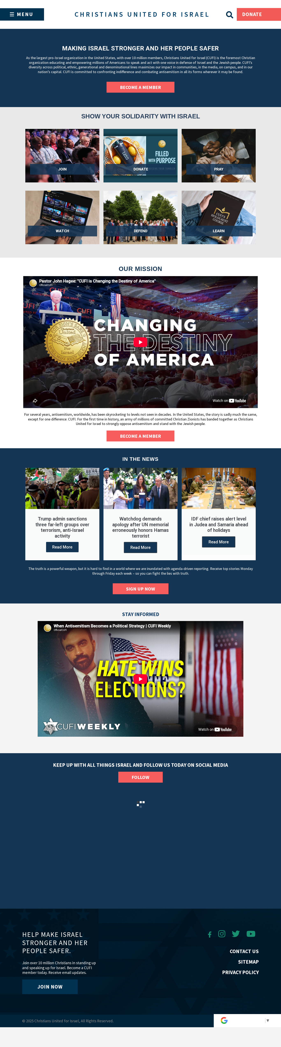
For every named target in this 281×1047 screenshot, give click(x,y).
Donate (252, 14)
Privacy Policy (240, 972)
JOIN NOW (50, 986)
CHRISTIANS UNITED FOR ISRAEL (142, 14)
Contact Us (244, 951)
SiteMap (248, 961)
